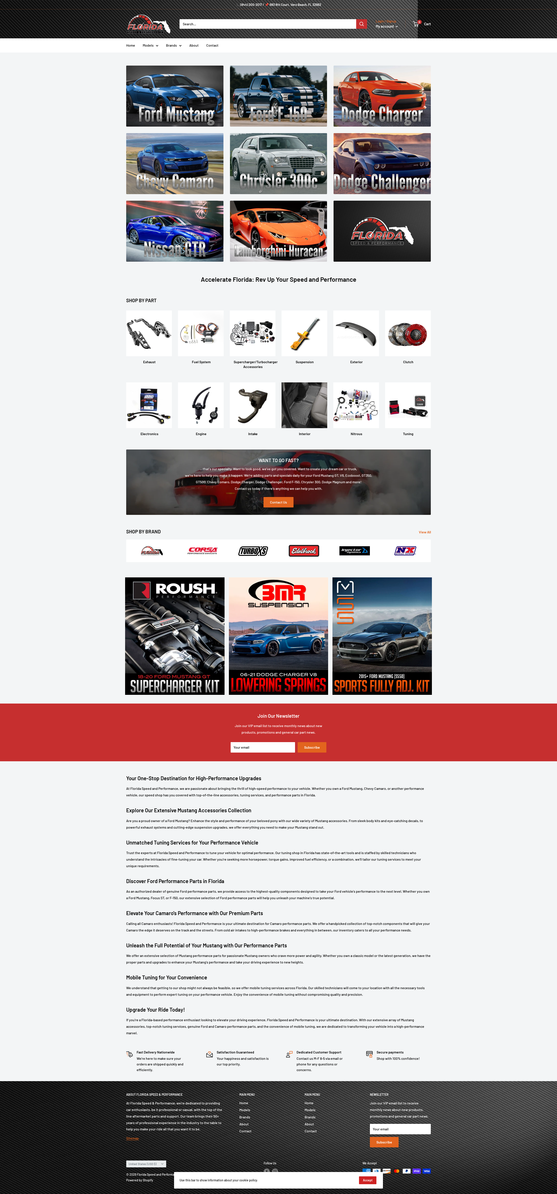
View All (425, 532)
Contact (212, 45)
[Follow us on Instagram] (275, 1172)
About (194, 45)
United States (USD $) (142, 1164)
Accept (367, 1180)
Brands (171, 45)
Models (148, 45)
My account (385, 26)
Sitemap (132, 1138)
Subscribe (312, 747)
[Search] (361, 24)
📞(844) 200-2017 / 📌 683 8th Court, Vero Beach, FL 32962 (278, 5)
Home (130, 45)
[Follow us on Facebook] (267, 1172)
